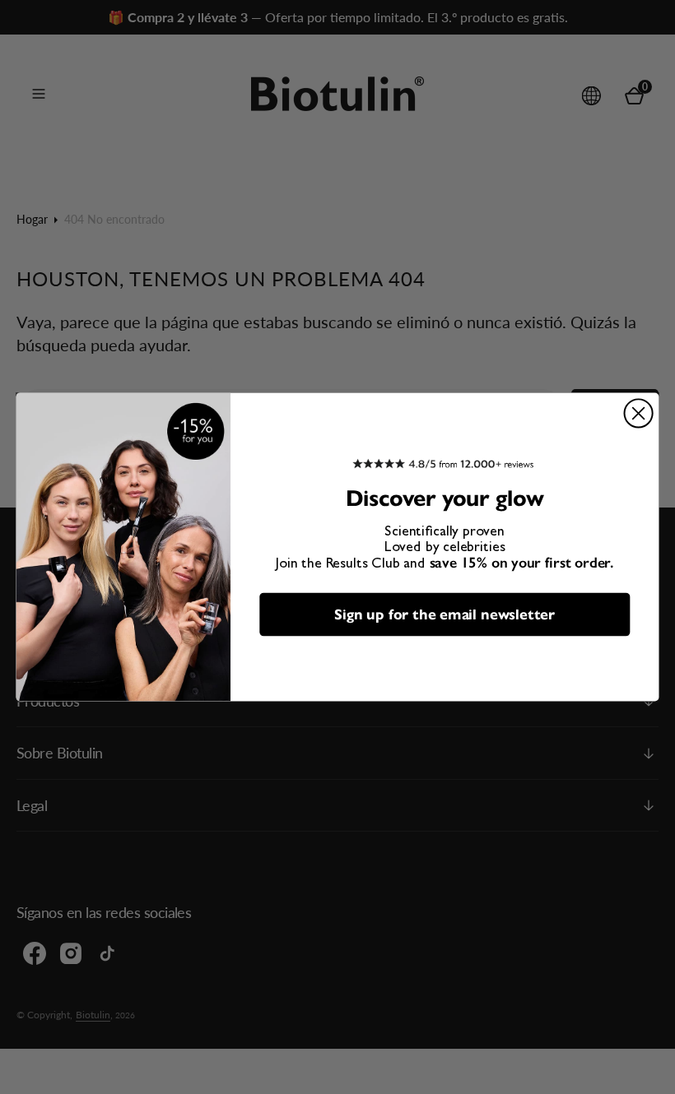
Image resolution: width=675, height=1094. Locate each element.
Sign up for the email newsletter (444, 614)
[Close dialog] (639, 413)
